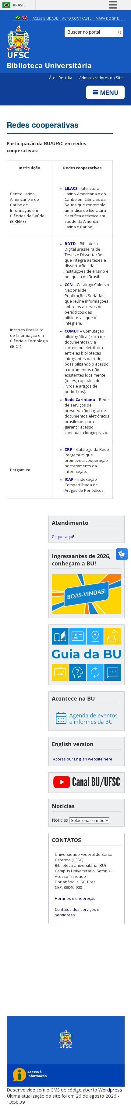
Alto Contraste (76, 18)
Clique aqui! (63, 536)
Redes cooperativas (43, 124)
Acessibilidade (45, 18)
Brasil (19, 5)
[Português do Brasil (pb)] (17, 18)
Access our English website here (82, 759)
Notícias (60, 820)
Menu (108, 92)
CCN (69, 284)
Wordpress (110, 1090)
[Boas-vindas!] (86, 594)
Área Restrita (61, 77)
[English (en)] (24, 18)
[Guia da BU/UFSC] (86, 655)
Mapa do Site (107, 18)
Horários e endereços (75, 898)
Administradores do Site (101, 77)
